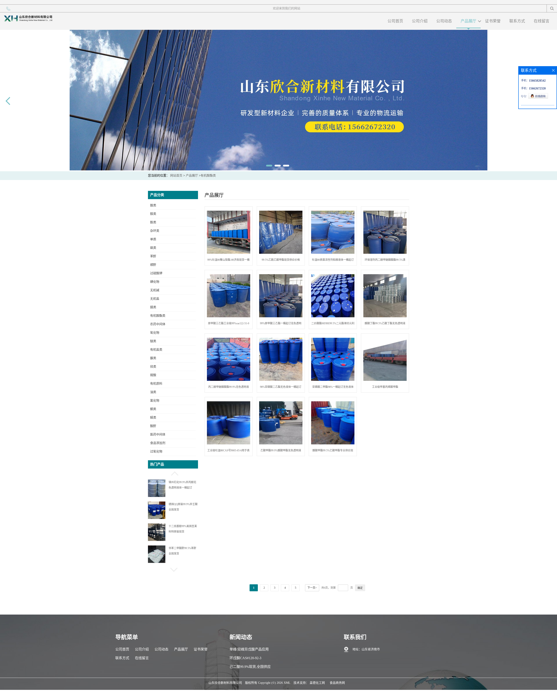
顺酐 (153, 264)
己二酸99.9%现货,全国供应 (250, 667)
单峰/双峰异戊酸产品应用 (249, 649)
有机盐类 (156, 349)
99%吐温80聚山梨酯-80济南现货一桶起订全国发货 (228, 260)
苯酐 (153, 256)
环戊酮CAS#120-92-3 (245, 658)
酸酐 (153, 426)
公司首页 (395, 21)
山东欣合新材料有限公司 (225, 682)
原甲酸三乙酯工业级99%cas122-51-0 (228, 323)
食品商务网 (337, 682)
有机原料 (156, 383)
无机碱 (154, 290)
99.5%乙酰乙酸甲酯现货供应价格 (281, 259)
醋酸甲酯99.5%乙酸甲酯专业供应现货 (332, 451)
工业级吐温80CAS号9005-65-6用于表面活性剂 (228, 451)
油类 (153, 392)
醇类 (153, 213)
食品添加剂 (157, 443)
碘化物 (154, 281)
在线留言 (541, 21)
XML (287, 682)
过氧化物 (156, 451)
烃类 (153, 366)
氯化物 (154, 400)
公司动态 (444, 21)
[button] (173, 473)
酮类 (153, 409)
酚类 (153, 222)
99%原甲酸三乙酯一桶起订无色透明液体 (280, 324)
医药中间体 (157, 434)
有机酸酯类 (208, 175)
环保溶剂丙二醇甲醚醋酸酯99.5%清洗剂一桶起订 (385, 260)
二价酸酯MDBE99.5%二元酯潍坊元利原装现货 (332, 324)
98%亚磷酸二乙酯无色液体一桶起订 (280, 386)
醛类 (153, 417)
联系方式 (517, 21)
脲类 (153, 358)
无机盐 (154, 298)
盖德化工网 (317, 682)
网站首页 (176, 175)
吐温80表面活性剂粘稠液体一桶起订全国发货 (333, 260)
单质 (153, 239)
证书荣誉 (493, 21)
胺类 (153, 205)
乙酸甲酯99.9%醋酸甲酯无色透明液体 (280, 451)
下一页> (312, 587)
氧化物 (154, 332)
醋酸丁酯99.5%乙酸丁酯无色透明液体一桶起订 (385, 324)
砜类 (153, 247)
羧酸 (153, 375)
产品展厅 (468, 21)
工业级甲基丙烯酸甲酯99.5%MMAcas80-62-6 (385, 387)
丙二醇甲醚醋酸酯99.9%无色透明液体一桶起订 (228, 387)
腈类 (153, 307)
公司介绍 (420, 21)
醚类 (153, 341)
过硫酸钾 (156, 273)
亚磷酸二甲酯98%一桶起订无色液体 (333, 386)
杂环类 (154, 230)
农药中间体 (157, 324)
